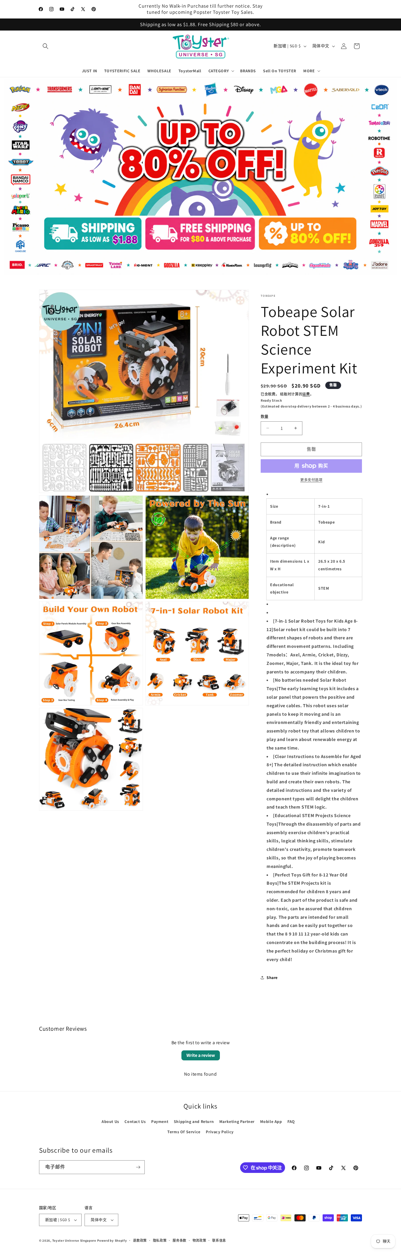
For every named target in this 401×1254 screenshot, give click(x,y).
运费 (306, 394)
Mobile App (271, 1121)
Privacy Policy (219, 1131)
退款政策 (140, 1240)
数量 (265, 416)
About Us (110, 1121)
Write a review (200, 1055)
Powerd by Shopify (112, 1240)
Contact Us (135, 1121)
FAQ (291, 1121)
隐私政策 (160, 1240)
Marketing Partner (237, 1121)
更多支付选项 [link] (311, 480)
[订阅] (138, 1167)
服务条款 (179, 1240)
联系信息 (219, 1240)
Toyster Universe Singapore (74, 1240)
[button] (45, 46)
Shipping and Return (194, 1121)
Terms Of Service (184, 1131)
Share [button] (272, 977)
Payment (159, 1121)
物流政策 (199, 1240)
